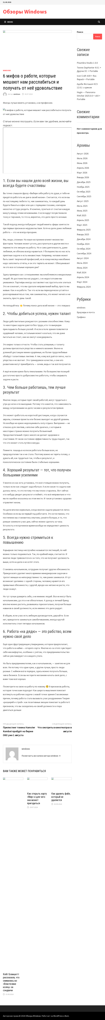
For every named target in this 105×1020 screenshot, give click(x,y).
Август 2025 (82, 201)
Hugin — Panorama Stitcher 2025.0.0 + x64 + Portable (88, 96)
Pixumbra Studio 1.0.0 (87, 62)
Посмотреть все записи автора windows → (41, 755)
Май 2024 (81, 272)
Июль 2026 (82, 158)
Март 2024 (82, 281)
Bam (67, 1016)
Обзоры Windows (25, 11)
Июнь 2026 (82, 163)
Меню (10, 22)
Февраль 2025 (84, 229)
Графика (81, 317)
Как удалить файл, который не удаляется (60, 797)
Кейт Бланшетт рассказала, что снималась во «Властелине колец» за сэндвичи (11, 982)
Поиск (80, 31)
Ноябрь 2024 (83, 243)
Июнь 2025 (82, 210)
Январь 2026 (83, 177)
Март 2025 (82, 224)
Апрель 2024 (83, 277)
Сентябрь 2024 (84, 253)
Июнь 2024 (82, 267)
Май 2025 (81, 215)
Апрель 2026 (83, 167)
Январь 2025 (83, 234)
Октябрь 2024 (83, 248)
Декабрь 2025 (83, 182)
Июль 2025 (82, 205)
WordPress (58, 1016)
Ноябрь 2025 (83, 186)
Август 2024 (82, 258)
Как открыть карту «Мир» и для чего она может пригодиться (37, 798)
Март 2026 (82, 172)
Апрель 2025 (83, 220)
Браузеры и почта (86, 312)
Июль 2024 (82, 262)
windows (7, 70)
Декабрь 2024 (83, 239)
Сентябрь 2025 (84, 196)
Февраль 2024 (84, 286)
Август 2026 (82, 153)
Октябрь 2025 (83, 191)
